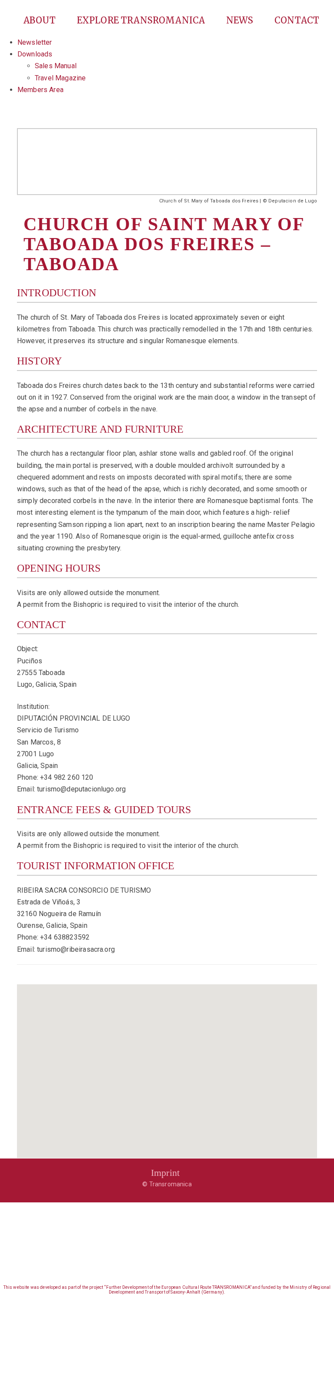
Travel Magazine (60, 78)
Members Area (40, 90)
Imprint (165, 1172)
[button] (167, 1066)
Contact (296, 20)
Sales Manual (56, 66)
